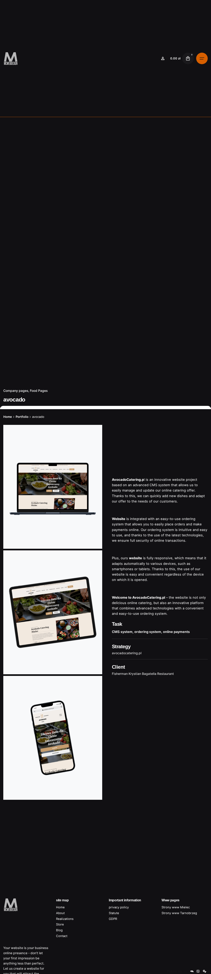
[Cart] (188, 58)
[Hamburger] (202, 58)
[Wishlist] (163, 58)
